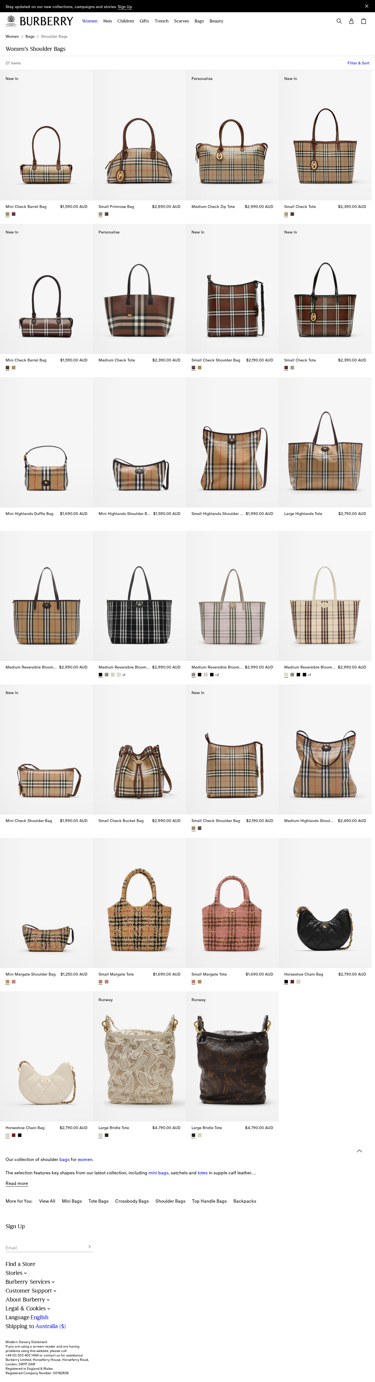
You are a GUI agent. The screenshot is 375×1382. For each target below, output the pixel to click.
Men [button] (107, 21)
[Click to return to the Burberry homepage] (46, 21)
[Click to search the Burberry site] (339, 21)
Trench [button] (161, 21)
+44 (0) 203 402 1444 (22, 1355)
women (85, 1159)
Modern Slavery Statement (26, 1342)
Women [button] (89, 21)
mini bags (158, 1172)
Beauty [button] (216, 21)
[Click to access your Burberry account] (351, 21)
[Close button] (366, 6)
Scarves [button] (181, 21)
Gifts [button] (144, 21)
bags (64, 1159)
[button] (125, 7)
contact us (52, 1355)
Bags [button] (199, 21)
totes (203, 1172)
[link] (12, 36)
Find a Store (20, 1264)
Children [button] (125, 21)
